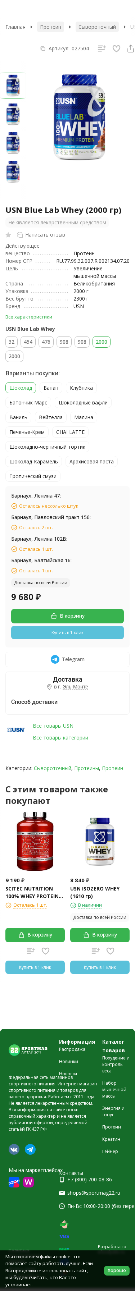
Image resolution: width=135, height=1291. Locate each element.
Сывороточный (97, 26)
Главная (15, 26)
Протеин (50, 26)
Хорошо (117, 1270)
